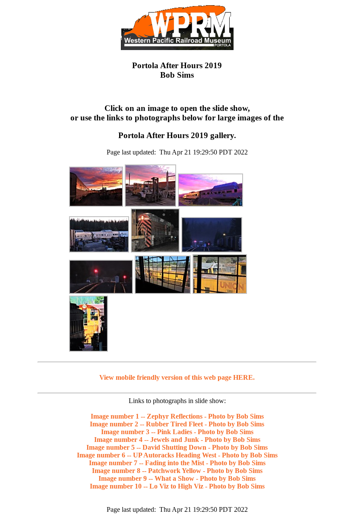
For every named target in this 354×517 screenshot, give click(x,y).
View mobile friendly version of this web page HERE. (177, 377)
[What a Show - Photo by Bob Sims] (220, 291)
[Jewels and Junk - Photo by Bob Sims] (99, 250)
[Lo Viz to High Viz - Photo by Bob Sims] (88, 349)
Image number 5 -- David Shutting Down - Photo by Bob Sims (177, 447)
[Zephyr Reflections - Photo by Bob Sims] (96, 204)
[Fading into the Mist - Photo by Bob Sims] (101, 291)
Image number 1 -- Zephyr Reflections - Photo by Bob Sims (177, 416)
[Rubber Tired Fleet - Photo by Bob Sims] (150, 204)
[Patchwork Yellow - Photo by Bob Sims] (163, 291)
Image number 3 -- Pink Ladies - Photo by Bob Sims (177, 431)
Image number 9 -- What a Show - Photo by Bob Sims (177, 478)
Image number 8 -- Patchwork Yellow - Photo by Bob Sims (177, 470)
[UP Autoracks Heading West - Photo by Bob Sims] (211, 250)
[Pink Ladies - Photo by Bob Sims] (210, 204)
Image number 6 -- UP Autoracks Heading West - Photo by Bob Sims (177, 455)
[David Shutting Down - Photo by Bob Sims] (155, 250)
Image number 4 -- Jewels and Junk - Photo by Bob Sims (177, 439)
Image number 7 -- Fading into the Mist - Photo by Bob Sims (177, 463)
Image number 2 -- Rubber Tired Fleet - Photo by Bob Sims (177, 424)
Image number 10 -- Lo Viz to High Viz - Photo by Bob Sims (177, 486)
